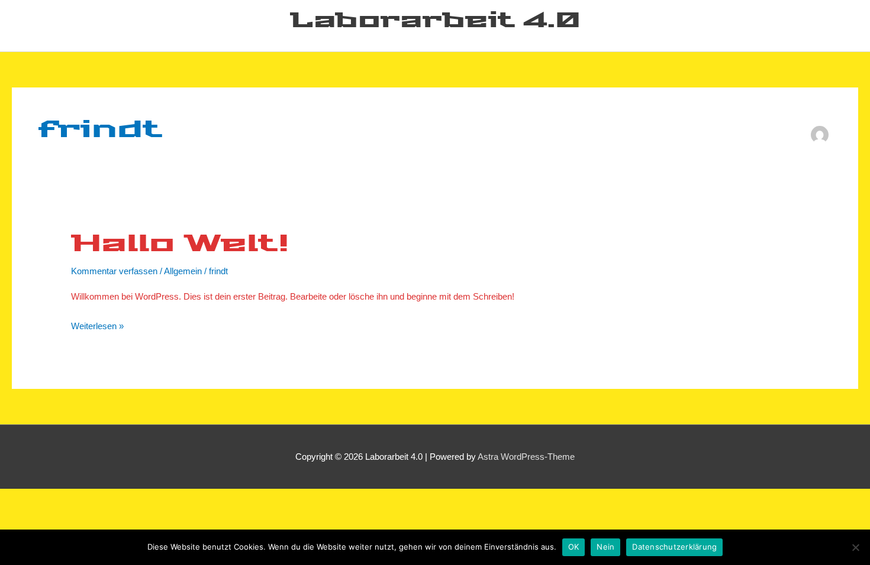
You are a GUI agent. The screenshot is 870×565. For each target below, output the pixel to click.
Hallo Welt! (180, 244)
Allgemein (183, 271)
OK (573, 546)
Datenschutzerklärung (674, 546)
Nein (605, 546)
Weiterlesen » (97, 324)
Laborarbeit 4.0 (435, 21)
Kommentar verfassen (114, 271)
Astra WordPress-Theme (526, 457)
